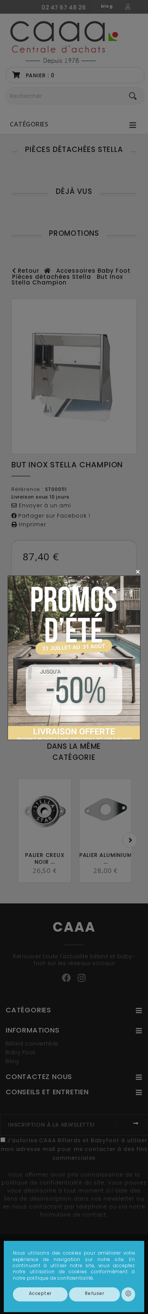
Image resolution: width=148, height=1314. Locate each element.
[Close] (137, 571)
